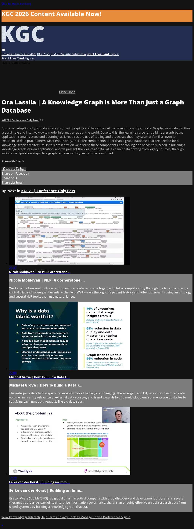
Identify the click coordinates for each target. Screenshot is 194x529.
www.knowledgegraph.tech (21, 517)
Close (63, 92)
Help (44, 517)
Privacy (63, 517)
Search (18, 54)
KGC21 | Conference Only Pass (20, 120)
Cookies (75, 517)
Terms (53, 517)
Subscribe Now (75, 54)
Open (71, 92)
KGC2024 (57, 54)
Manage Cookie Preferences (101, 517)
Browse (7, 54)
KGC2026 (29, 54)
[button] (3, 50)
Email (22, 169)
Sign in (114, 54)
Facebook (9, 169)
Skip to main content (16, 4)
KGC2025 (43, 54)
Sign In (29, 58)
